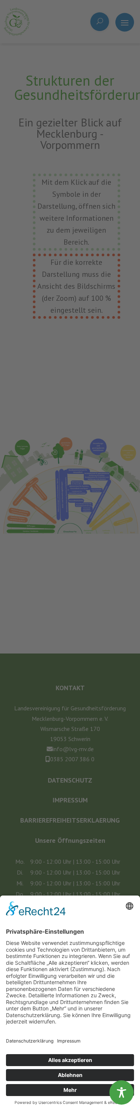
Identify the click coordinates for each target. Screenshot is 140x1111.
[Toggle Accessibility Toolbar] (121, 1092)
